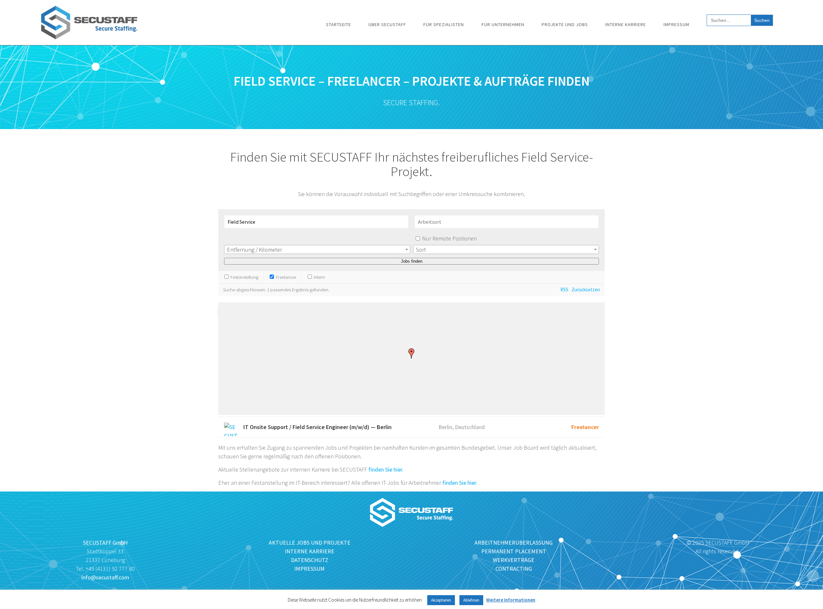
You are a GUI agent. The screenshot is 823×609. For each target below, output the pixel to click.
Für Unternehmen (503, 24)
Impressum (676, 24)
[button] (411, 353)
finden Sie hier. (385, 469)
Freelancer (285, 277)
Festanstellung (244, 277)
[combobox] (317, 249)
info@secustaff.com (105, 577)
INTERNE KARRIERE (309, 551)
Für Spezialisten (443, 24)
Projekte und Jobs (565, 24)
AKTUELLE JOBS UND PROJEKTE (309, 542)
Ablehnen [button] (471, 600)
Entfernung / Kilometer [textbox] (254, 249)
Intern (319, 277)
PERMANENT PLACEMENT (513, 551)
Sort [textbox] (421, 249)
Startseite (338, 24)
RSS (564, 289)
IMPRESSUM (309, 568)
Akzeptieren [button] (441, 600)
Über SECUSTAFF (387, 24)
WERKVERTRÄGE (513, 560)
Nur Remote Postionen (449, 238)
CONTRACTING (513, 568)
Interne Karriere (625, 24)
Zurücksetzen (586, 289)
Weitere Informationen (510, 600)
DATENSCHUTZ (309, 560)
